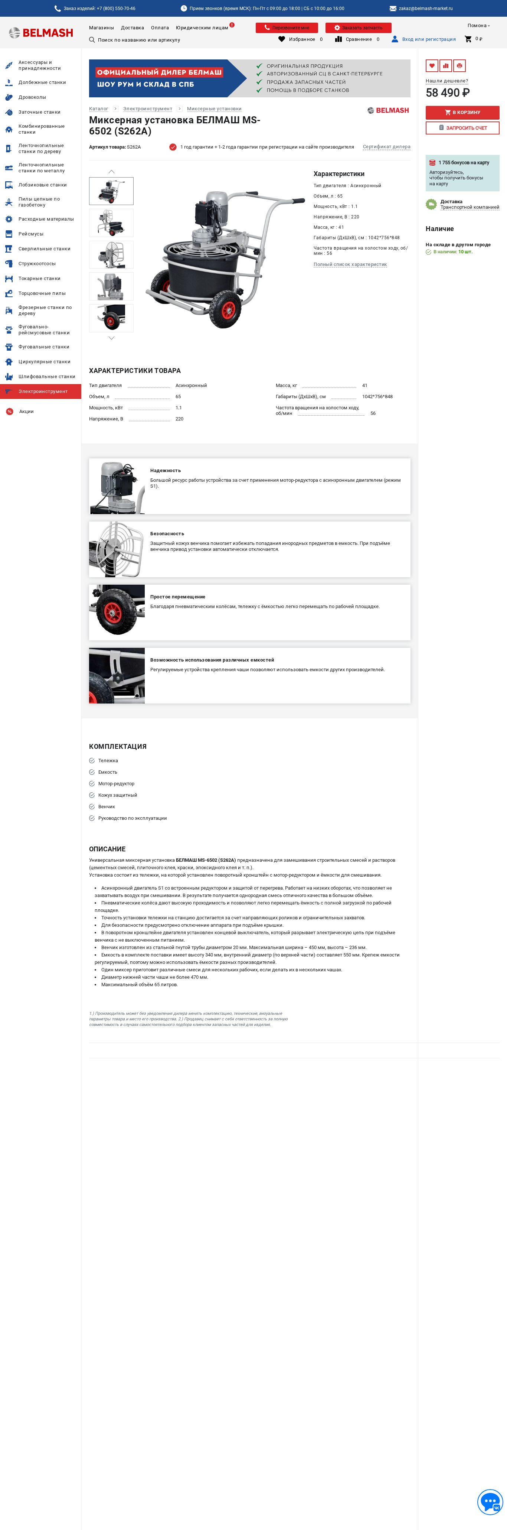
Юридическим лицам (202, 27)
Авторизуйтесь (446, 172)
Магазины (101, 27)
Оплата (160, 27)
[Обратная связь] (490, 1502)
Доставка (132, 27)
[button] (111, 171)
